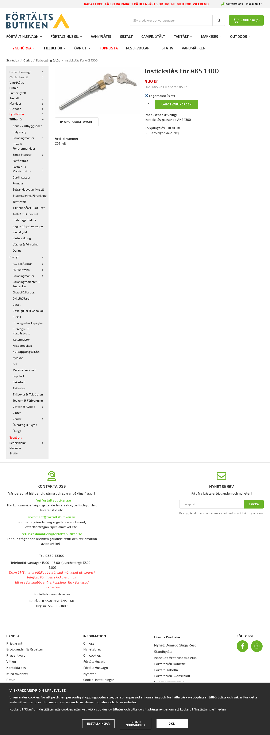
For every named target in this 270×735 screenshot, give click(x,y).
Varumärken (193, 48)
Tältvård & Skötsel (25, 214)
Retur (10, 680)
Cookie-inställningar (98, 680)
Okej (172, 723)
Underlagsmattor (24, 220)
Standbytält (163, 651)
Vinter (17, 413)
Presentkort (15, 655)
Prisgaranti (14, 643)
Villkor (11, 661)
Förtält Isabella (166, 670)
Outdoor (238, 36)
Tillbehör (52, 48)
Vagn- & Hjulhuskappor (28, 226)
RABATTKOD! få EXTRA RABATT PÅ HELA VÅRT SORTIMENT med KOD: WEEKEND (146, 4)
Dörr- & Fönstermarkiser (24, 146)
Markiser (209, 36)
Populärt (18, 376)
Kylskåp (18, 358)
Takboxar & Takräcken (28, 394)
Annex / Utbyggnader (27, 126)
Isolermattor (21, 339)
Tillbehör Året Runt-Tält (29, 208)
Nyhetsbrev (92, 649)
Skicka (254, 504)
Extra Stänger (22, 154)
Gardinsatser (21, 177)
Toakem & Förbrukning (28, 400)
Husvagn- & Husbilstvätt (21, 331)
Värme (17, 419)
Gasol (16, 304)
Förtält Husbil (65, 36)
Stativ (168, 48)
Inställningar (98, 723)
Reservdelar (138, 48)
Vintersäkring (22, 238)
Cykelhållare (21, 298)
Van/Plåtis (101, 36)
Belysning (19, 132)
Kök (15, 364)
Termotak (19, 201)
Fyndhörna (21, 48)
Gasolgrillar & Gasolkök (28, 310)
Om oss (88, 643)
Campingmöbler (23, 138)
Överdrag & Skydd (25, 425)
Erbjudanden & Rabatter (24, 649)
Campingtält (153, 36)
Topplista (108, 48)
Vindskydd (20, 232)
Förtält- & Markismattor (22, 169)
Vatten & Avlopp (24, 406)
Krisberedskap (22, 345)
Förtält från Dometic (170, 664)
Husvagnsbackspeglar (28, 323)
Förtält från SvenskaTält (172, 676)
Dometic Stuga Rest (181, 645)
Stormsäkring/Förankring (29, 195)
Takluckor (19, 388)
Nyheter (89, 674)
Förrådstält (20, 160)
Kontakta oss (234, 3)
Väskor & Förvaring (25, 244)
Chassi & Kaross (24, 292)
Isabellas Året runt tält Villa (175, 658)
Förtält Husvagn (22, 36)
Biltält (126, 36)
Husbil (17, 317)
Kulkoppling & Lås (26, 351)
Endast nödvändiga (136, 723)
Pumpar (18, 183)
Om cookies (92, 655)
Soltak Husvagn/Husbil (28, 189)
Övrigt (80, 48)
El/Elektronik (21, 269)
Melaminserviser (24, 370)
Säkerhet (19, 382)
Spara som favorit (78, 121)
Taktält (181, 36)
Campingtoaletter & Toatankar (26, 284)
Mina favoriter (17, 674)
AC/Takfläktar (22, 263)
